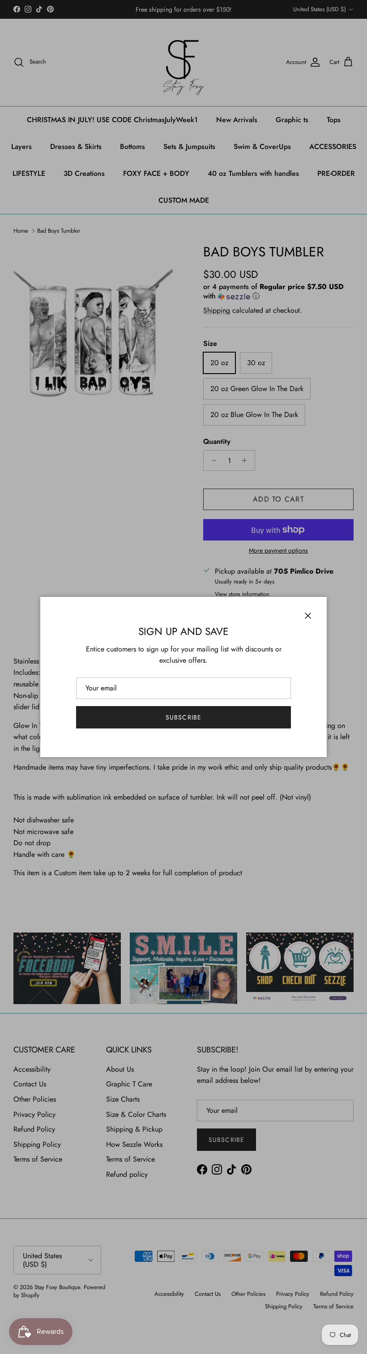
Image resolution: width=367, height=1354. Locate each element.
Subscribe (183, 717)
